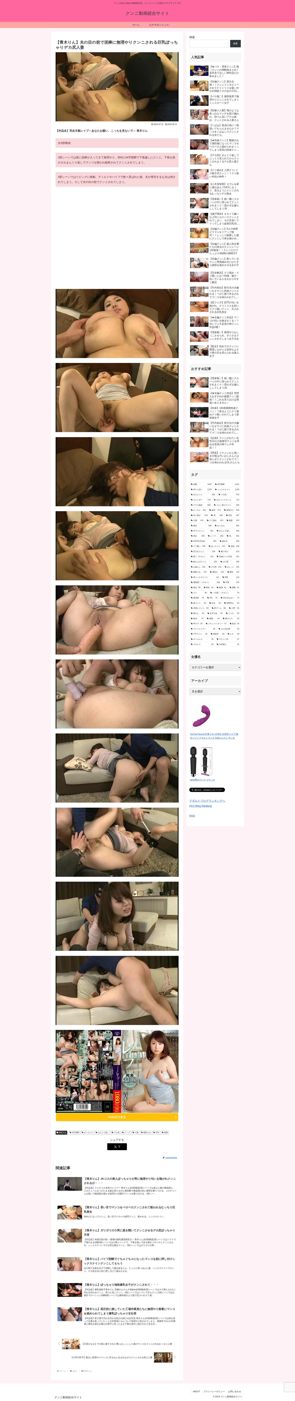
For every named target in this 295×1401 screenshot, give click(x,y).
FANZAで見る (117, 1117)
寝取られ (147, 1132)
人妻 (137, 1132)
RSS (192, 815)
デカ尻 (117, 1132)
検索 (192, 37)
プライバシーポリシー (214, 1391)
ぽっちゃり (88, 1132)
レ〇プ (127, 1132)
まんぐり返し (103, 1132)
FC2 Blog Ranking (200, 805)
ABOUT (196, 1391)
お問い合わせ (234, 1391)
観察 (166, 1132)
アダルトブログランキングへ (207, 800)
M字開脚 (75, 1132)
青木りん (62, 1132)
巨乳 (157, 1132)
